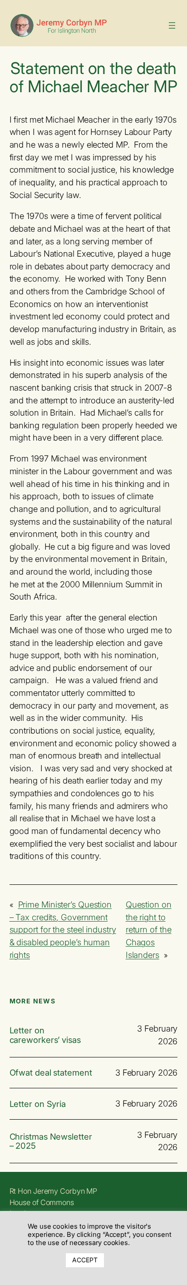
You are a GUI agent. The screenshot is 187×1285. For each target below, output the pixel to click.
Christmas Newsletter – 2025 (51, 1141)
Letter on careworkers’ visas (45, 1035)
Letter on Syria (38, 1104)
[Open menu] (172, 25)
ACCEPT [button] (84, 1260)
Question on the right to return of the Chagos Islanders (149, 929)
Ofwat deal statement (51, 1072)
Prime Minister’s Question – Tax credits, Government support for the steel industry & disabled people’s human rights (63, 929)
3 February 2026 (146, 1072)
